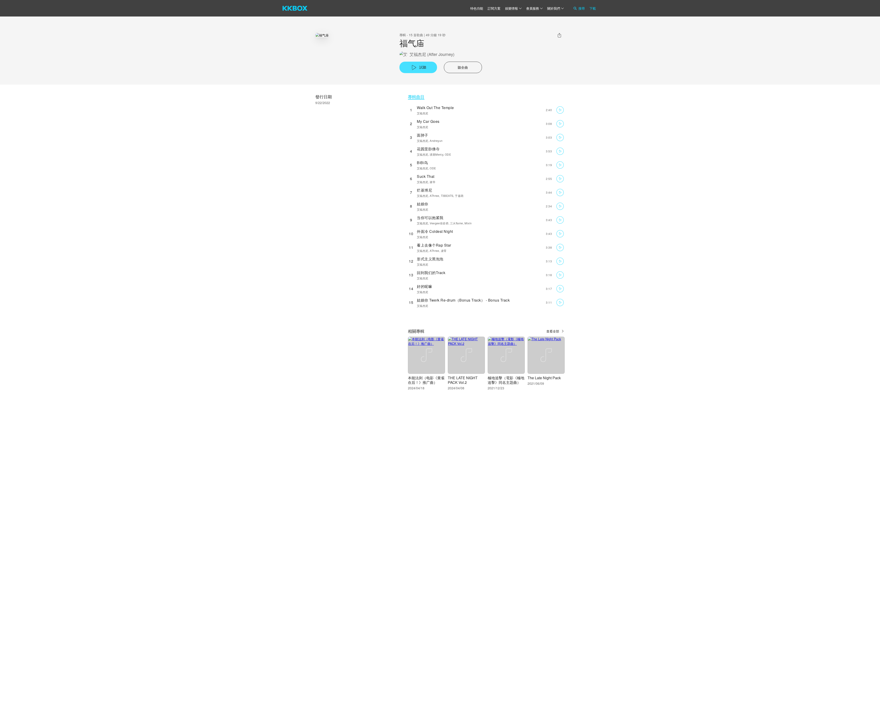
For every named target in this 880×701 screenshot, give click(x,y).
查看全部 (552, 331)
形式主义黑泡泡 (430, 258)
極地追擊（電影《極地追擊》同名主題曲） (506, 380)
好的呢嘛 (424, 286)
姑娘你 (422, 203)
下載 (592, 8)
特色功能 (476, 8)
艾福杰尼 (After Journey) (432, 54)
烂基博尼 (424, 190)
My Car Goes (428, 121)
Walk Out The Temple (435, 107)
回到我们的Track (431, 272)
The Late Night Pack (544, 377)
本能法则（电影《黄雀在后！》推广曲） (426, 380)
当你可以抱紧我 (430, 217)
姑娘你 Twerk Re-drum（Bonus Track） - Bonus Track (463, 300)
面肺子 (422, 135)
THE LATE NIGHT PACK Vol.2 (463, 380)
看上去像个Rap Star (434, 245)
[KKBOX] (295, 8)
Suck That (425, 176)
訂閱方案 (494, 8)
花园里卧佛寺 (428, 148)
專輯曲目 (416, 96)
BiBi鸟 (422, 162)
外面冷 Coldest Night (435, 231)
